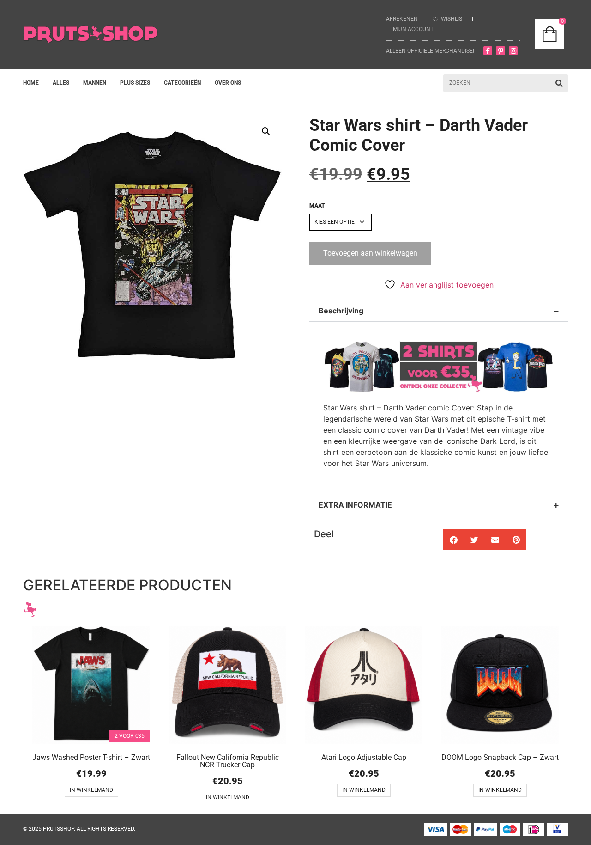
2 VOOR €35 (130, 736)
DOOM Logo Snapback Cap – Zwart (500, 757)
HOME (31, 83)
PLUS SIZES (135, 83)
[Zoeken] (559, 83)
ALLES (61, 83)
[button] (266, 131)
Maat (317, 205)
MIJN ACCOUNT (413, 29)
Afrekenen (402, 19)
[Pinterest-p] (500, 50)
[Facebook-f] (488, 50)
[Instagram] (513, 50)
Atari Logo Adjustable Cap (363, 757)
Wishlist (453, 19)
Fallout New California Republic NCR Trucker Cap (227, 761)
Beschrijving (341, 310)
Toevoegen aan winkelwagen (370, 253)
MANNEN (94, 83)
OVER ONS (228, 83)
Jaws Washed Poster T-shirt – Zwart (91, 757)
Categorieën (182, 83)
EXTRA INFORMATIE (355, 504)
